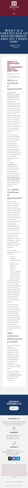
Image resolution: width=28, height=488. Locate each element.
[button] (14, 13)
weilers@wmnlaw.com (12, 454)
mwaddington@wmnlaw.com (14, 375)
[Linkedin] (18, 458)
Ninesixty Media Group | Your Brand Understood (14, 485)
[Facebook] (14, 458)
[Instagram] (10, 458)
